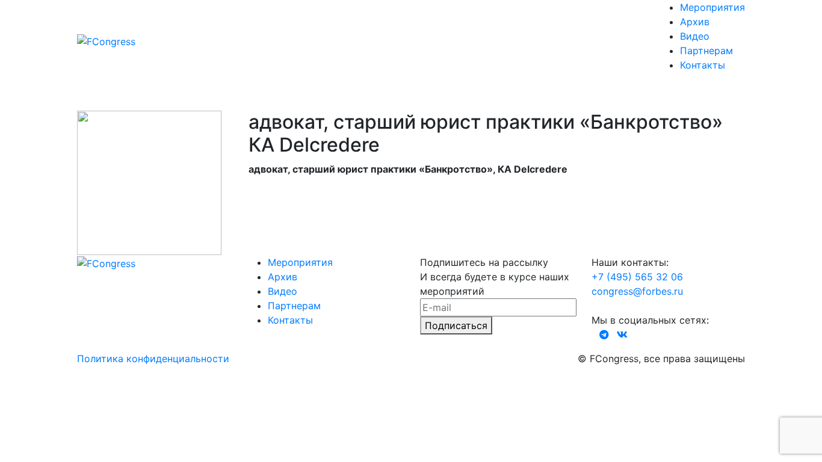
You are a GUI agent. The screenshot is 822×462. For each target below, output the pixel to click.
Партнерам (706, 51)
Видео (694, 36)
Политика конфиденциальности (153, 359)
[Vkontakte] (622, 334)
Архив (694, 22)
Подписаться (456, 325)
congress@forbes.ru (637, 291)
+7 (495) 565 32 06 (637, 277)
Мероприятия (712, 7)
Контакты (702, 65)
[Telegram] (604, 334)
